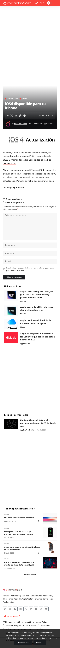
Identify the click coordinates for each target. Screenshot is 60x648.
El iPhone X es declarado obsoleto (19, 517)
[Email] (16, 115)
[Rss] (5, 609)
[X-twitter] (25, 609)
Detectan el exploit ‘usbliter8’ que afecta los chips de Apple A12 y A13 (19, 563)
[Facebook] (36, 609)
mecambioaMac (20, 124)
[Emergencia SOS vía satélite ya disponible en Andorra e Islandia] (50, 532)
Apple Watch (25, 430)
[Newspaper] (10, 609)
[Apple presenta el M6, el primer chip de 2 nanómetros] (11, 310)
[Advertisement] (30, 37)
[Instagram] (41, 609)
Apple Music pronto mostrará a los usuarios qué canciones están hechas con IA (37, 336)
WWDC (6, 159)
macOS (23, 301)
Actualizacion (12, 98)
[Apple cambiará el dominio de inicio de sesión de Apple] (11, 324)
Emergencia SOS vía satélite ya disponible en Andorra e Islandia (18, 532)
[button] (36, 3)
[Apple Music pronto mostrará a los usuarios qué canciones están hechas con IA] (11, 337)
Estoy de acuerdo (23, 643)
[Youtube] (46, 609)
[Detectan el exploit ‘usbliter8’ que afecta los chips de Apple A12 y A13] (50, 562)
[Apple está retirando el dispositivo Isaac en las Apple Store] (50, 547)
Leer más (39, 643)
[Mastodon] (31, 609)
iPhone (24, 98)
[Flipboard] (15, 609)
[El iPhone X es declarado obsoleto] (50, 518)
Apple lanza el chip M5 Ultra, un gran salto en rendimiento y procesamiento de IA (36, 294)
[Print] (25, 115)
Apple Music (25, 344)
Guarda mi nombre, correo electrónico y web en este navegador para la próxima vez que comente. (30, 269)
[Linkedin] (20, 609)
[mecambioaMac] (17, 3)
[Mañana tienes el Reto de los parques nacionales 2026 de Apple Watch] (11, 424)
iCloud (22, 327)
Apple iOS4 (19, 187)
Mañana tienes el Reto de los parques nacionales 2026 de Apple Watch (38, 423)
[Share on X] (12, 115)
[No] (56, 638)
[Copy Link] (20, 115)
